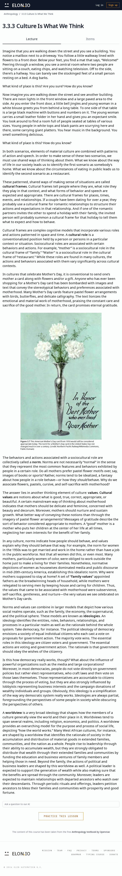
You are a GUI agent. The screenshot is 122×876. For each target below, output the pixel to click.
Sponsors (109, 850)
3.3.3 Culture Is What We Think (37, 13)
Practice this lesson (61, 816)
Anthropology (11, 13)
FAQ (70, 850)
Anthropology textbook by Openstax (91, 831)
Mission (47, 850)
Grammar (76, 854)
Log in (99, 5)
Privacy (82, 850)
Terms (95, 850)
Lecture (31, 39)
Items (90, 39)
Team (60, 850)
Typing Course (95, 854)
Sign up (112, 5)
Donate (114, 854)
